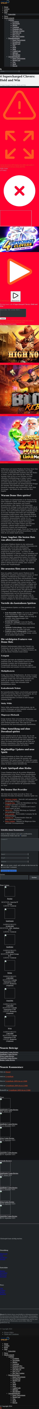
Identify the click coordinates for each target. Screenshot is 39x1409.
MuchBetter (16, 55)
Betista (9, 973)
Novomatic (16, 23)
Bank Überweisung (18, 40)
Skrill (14, 47)
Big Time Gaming (18, 36)
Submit (3, 318)
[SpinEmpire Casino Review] (5, 1108)
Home (6, 7)
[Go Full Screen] (19, 163)
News (6, 16)
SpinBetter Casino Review (8, 1054)
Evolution (15, 22)
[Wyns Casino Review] (5, 1136)
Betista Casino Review (7, 1060)
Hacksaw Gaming (18, 31)
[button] (19, 239)
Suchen (2, 874)
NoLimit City (16, 33)
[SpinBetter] (10, 944)
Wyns (10, 1028)
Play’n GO (16, 34)
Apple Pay (3, 1257)
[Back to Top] (1, 1408)
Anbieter (11, 20)
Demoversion (16, 300)
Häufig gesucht (9, 18)
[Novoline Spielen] (5, 3)
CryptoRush (9, 1076)
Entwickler (11, 14)
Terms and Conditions (11, 1334)
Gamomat (15, 27)
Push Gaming (9, 814)
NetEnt (7, 806)
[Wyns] (10, 1025)
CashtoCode (16, 51)
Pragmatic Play (17, 29)
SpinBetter (9, 947)
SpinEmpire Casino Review (9, 1052)
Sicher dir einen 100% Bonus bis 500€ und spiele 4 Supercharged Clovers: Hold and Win (17, 165)
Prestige (9, 899)
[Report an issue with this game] (19, 125)
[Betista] (10, 970)
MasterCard (16, 44)
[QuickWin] (10, 998)
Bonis (6, 11)
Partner (2, 1292)
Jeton (14, 49)
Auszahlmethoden (14, 56)
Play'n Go (3, 1275)
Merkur (14, 25)
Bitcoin (14, 66)
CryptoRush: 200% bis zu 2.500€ (16, 1081)
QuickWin (9, 1000)
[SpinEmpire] (10, 918)
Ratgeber (3, 1294)
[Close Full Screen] (19, 209)
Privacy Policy (9, 1332)
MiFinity (15, 53)
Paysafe (2, 1259)
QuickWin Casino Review (8, 1058)
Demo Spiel (4, 364)
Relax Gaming (10, 821)
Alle (1, 1288)
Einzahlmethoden (14, 38)
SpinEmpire (10, 921)
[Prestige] (10, 896)
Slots (5, 12)
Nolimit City (9, 817)
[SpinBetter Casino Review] (5, 1122)
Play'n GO (8, 810)
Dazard (8, 1072)
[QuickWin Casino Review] (5, 1151)
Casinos (6, 9)
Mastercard (3, 1254)
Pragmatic (3, 1276)
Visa (13, 45)
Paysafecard (16, 42)
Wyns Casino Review (7, 1056)
